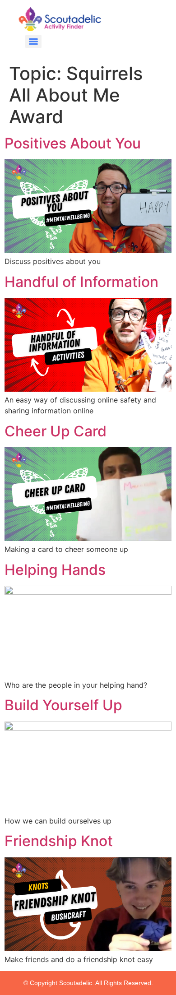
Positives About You (73, 143)
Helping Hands (55, 569)
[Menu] (33, 41)
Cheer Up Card (56, 431)
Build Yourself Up (63, 705)
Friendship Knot (59, 841)
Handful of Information (81, 282)
